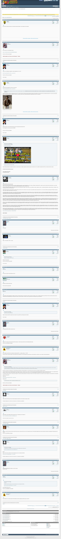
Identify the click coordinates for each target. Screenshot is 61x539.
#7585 (57, 249)
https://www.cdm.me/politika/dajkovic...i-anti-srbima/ (9, 454)
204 (36, 505)
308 (50, 505)
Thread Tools (54, 18)
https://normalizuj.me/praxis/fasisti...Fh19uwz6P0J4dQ (9, 210)
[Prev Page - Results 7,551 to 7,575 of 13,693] (34, 505)
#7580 (57, 118)
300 (40, 505)
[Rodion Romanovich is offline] (4, 349)
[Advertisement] (30, 11)
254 (37, 505)
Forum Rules (48, 527)
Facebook (4, 523)
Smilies (47, 524)
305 (46, 505)
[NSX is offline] (4, 279)
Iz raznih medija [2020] (5, 520)
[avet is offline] (4, 394)
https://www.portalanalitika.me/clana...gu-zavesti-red (9, 88)
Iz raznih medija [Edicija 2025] (8, 17)
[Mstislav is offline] (4, 139)
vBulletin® (30, 537)
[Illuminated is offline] (5, 179)
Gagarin (5, 218)
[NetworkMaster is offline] (4, 337)
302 (42, 505)
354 (53, 505)
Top (57, 534)
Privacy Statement (55, 534)
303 (44, 505)
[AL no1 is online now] (5, 236)
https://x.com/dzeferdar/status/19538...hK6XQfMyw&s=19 (10, 449)
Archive (52, 534)
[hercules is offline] (4, 22)
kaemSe (10, 438)
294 (38, 505)
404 (54, 505)
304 (45, 505)
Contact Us (47, 534)
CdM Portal (49, 534)
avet (3, 218)
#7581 (57, 136)
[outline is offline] (5, 45)
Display (57, 18)
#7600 (57, 492)
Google (4, 525)
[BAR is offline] (4, 410)
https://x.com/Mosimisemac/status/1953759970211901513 (10, 52)
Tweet (4, 524)
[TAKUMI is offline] (4, 223)
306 (48, 505)
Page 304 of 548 (30, 505)
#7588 (57, 289)
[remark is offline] (4, 427)
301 (41, 505)
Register (57, 0)
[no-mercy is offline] (4, 252)
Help (54, 0)
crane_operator (4, 423)
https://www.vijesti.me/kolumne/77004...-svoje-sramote (9, 377)
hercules (7, 218)
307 (49, 505)
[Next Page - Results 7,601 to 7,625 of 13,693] (56, 505)
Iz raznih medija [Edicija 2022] (6, 517)
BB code (47, 523)
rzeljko (3, 61)
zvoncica (10, 218)
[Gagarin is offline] (4, 66)
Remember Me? (46, 1)
